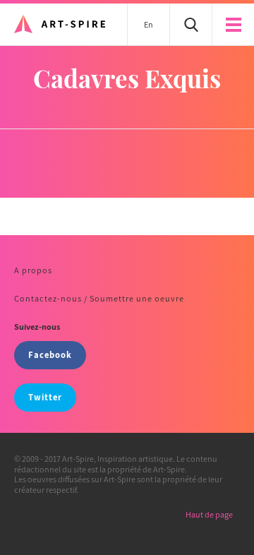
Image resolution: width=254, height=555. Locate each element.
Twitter (45, 397)
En (148, 24)
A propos (33, 270)
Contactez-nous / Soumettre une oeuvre (99, 298)
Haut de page (209, 514)
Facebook (50, 355)
